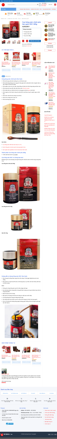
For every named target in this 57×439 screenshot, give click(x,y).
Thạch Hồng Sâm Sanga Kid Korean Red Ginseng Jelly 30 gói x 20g (6, 64)
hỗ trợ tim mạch (25, 88)
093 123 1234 (50, 45)
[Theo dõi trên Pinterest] (6, 434)
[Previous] (3, 30)
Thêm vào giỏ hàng (35, 41)
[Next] (19, 30)
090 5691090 (44, 4)
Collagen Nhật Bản (47, 9)
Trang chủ (3, 18)
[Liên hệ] (2, 435)
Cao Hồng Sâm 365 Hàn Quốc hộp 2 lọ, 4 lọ (12, 144)
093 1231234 (43, 3)
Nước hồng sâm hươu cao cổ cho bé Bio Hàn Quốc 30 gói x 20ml (16, 63)
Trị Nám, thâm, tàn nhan (25, 9)
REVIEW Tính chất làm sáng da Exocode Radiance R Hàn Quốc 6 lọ (49, 119)
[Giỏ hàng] (55, 4)
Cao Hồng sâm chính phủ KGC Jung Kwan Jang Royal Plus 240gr (26, 356)
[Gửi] (38, 5)
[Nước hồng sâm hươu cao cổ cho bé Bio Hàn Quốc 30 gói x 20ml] (16, 56)
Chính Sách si (47, 424)
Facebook (52, 39)
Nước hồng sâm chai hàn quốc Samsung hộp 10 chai (14, 147)
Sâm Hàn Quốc (25, 18)
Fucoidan (54, 9)
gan (29, 90)
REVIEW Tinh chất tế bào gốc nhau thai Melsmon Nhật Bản (49, 125)
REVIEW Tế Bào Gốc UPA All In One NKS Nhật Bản (49, 129)
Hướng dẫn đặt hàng (49, 415)
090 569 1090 (50, 47)
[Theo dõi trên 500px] (11, 434)
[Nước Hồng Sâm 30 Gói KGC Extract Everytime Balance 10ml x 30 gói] (36, 56)
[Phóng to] (3, 38)
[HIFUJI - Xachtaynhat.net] (3, 4)
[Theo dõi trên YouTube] (8, 434)
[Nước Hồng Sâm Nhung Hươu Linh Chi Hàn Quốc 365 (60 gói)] (26, 56)
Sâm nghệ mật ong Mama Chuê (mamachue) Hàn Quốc (15, 149)
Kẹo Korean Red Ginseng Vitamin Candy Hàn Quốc (6, 356)
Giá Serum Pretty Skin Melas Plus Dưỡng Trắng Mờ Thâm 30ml (49, 134)
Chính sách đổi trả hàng (50, 412)
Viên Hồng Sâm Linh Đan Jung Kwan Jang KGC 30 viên (16, 356)
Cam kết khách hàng (49, 417)
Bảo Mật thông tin (48, 421)
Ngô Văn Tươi (5, 374)
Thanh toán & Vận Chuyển (50, 410)
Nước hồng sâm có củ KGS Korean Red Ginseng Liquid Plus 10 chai (36, 357)
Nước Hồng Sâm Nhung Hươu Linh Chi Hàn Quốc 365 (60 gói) (26, 63)
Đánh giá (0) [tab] (8, 76)
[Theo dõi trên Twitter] (4, 434)
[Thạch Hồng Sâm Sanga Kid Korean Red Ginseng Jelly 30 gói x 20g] (6, 56)
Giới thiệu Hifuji (48, 419)
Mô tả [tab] (3, 76)
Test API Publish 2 (48, 115)
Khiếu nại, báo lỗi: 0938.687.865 (50, 1)
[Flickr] (9, 434)
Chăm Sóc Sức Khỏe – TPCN (36, 9)
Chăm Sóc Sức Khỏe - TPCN (13, 18)
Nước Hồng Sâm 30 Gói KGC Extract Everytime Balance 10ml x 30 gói (36, 63)
